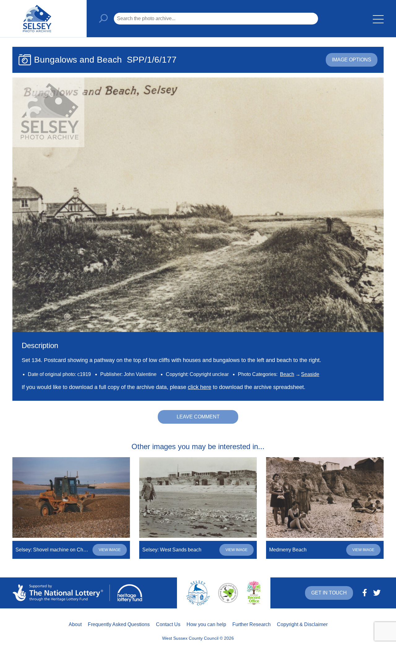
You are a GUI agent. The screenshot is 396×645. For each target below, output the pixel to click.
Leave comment (198, 416)
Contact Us (168, 624)
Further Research (251, 624)
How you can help (206, 624)
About (75, 624)
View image (110, 550)
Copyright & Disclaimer (302, 624)
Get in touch (329, 592)
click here (199, 387)
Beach (287, 374)
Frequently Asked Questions (119, 624)
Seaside (310, 374)
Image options (351, 59)
